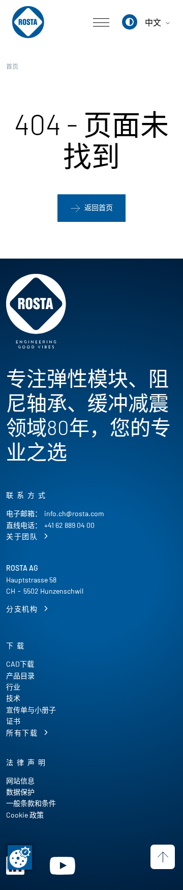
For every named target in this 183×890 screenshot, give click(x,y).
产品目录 (20, 675)
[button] (129, 22)
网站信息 (20, 780)
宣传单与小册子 (31, 709)
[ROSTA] (28, 22)
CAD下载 (20, 663)
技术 (13, 698)
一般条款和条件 (31, 803)
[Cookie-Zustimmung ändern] (20, 857)
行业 (13, 686)
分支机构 (23, 609)
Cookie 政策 (25, 814)
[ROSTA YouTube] (62, 864)
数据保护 (20, 791)
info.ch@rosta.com (74, 513)
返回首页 (98, 208)
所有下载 (23, 733)
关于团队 (23, 537)
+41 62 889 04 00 (69, 525)
